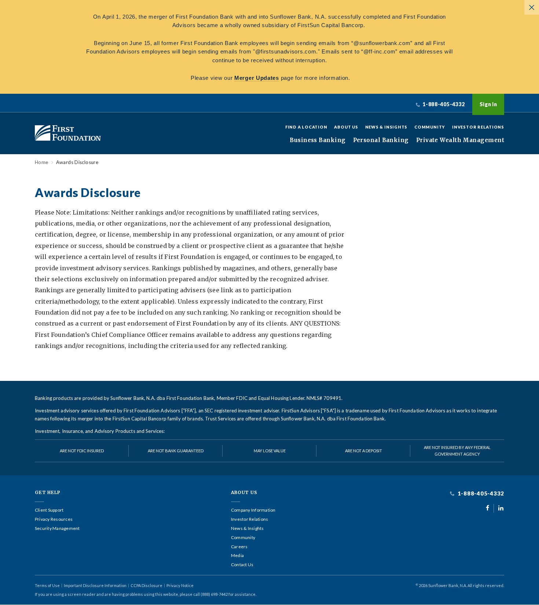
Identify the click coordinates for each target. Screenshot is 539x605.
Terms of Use (47, 585)
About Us (346, 127)
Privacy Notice (180, 585)
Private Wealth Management (460, 140)
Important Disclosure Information (95, 585)
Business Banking (317, 140)
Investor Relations (478, 127)
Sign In (488, 104)
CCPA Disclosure (146, 585)
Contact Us (242, 564)
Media (237, 555)
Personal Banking (381, 140)
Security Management (57, 528)
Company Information (253, 510)
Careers (239, 546)
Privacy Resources (54, 519)
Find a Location (306, 127)
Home (41, 162)
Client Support (49, 510)
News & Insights (386, 127)
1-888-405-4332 (480, 493)
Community (429, 127)
